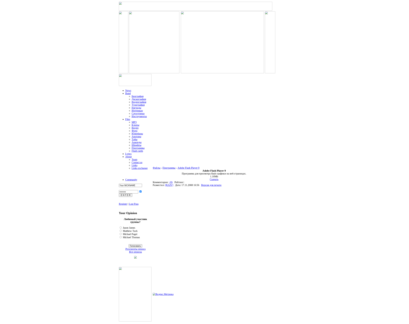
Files (127, 119)
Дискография (139, 99)
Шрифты (136, 145)
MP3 (134, 122)
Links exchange (140, 168)
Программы (138, 148)
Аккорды (137, 142)
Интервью (137, 110)
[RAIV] (169, 185)
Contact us (137, 162)
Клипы (135, 125)
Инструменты (139, 116)
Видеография (139, 102)
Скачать (214, 179)
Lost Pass (134, 204)
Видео (135, 128)
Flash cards (137, 151)
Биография (137, 96)
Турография (138, 105)
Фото (134, 130)
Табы (134, 139)
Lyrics (128, 153)
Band (128, 93)
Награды (136, 107)
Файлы (156, 167)
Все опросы (135, 252)
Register (123, 204)
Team (134, 159)
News (128, 90)
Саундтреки (138, 113)
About (128, 156)
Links (134, 165)
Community (131, 179)
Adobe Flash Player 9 (188, 167)
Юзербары (137, 133)
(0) (171, 182)
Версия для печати (211, 185)
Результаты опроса (135, 249)
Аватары (136, 136)
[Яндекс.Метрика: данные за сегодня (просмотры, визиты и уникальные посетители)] (163, 294)
